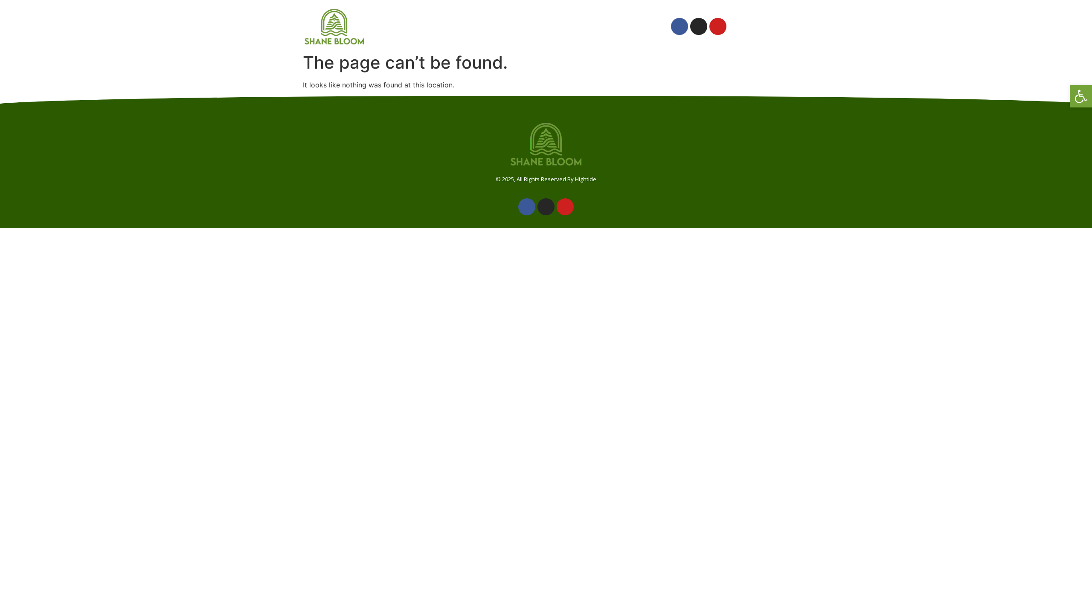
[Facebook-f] (679, 26)
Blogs (579, 26)
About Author (465, 26)
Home (411, 26)
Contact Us (628, 26)
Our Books (531, 26)
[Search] (769, 26)
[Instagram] (698, 26)
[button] (1081, 96)
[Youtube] (717, 26)
